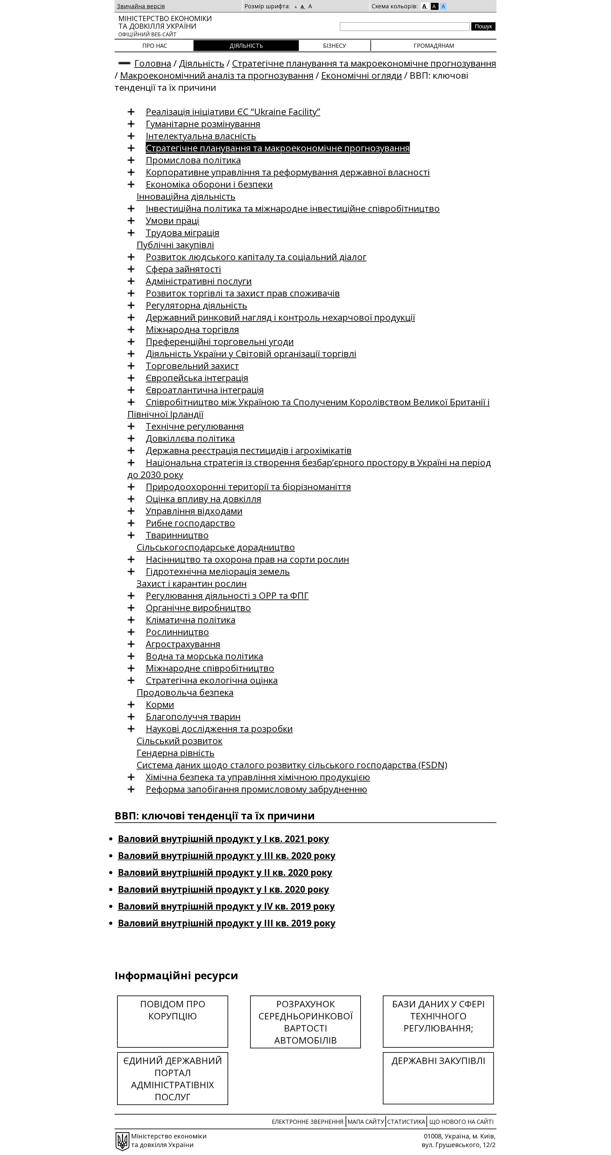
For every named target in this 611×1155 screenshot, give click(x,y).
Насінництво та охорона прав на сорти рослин (247, 559)
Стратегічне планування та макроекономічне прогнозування (364, 63)
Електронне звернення (307, 1121)
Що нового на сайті (461, 1121)
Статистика (406, 1121)
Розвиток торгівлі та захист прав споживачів (243, 293)
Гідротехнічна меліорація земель (218, 571)
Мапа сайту (366, 1121)
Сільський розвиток (179, 740)
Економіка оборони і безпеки (209, 184)
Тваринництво (177, 535)
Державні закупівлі (438, 1060)
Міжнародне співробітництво (210, 668)
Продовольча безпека (185, 692)
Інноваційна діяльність (186, 196)
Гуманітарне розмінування (203, 123)
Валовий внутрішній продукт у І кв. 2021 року (223, 839)
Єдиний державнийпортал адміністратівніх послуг (172, 1078)
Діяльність (246, 45)
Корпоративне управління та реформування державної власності (288, 172)
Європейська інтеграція (197, 378)
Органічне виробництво (198, 607)
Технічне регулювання (195, 426)
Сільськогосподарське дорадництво (216, 547)
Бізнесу (334, 45)
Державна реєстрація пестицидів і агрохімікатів (249, 450)
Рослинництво (177, 632)
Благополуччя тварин (193, 716)
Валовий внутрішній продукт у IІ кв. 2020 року (225, 872)
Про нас (154, 45)
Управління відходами (194, 511)
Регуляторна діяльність (196, 305)
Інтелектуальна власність (201, 136)
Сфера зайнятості (183, 269)
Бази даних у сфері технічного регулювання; (438, 1016)
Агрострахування (183, 644)
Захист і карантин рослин (192, 583)
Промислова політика (193, 160)
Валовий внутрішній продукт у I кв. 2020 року (223, 889)
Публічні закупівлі (175, 244)
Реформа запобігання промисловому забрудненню (256, 789)
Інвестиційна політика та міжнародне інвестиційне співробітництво (293, 208)
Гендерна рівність (175, 753)
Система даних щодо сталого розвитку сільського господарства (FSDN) (292, 765)
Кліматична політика (190, 619)
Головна (152, 63)
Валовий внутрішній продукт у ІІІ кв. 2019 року (226, 923)
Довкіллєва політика (190, 438)
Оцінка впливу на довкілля (203, 498)
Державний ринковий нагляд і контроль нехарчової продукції (280, 317)
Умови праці (172, 220)
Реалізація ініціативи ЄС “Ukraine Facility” (233, 111)
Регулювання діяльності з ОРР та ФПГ (227, 595)
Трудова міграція (182, 232)
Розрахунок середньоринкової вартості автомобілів (305, 1022)
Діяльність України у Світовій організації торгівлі (251, 353)
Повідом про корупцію (172, 1010)
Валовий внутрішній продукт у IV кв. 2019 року (226, 906)
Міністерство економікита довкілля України (165, 25)
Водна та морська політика (204, 656)
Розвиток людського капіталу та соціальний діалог (256, 257)
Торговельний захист (192, 365)
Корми (160, 704)
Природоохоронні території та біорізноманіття (248, 486)
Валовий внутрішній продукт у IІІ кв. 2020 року (226, 855)
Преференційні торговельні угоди (220, 341)
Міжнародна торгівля (192, 329)
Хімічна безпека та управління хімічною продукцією (258, 777)
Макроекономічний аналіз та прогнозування (216, 75)
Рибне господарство (190, 523)
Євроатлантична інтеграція (205, 390)
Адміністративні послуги (199, 281)
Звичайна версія (141, 6)
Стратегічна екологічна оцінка (212, 680)
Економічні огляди (361, 75)
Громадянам (434, 45)
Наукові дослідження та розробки (219, 728)
